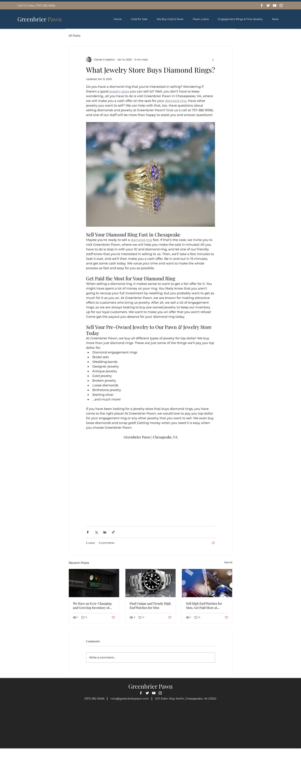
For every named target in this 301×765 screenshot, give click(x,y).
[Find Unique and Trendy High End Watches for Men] (150, 583)
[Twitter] (268, 5)
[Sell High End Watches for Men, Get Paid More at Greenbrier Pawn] (207, 583)
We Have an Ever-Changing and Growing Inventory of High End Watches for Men (92, 605)
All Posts (74, 35)
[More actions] (213, 59)
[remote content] (150, 478)
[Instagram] (281, 5)
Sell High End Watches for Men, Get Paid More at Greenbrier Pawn (204, 605)
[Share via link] (113, 532)
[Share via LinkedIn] (104, 532)
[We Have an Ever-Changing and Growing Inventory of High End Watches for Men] (94, 583)
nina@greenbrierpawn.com (130, 698)
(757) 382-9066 (94, 698)
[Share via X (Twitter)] (96, 532)
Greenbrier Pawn (150, 686)
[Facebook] (262, 5)
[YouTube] (274, 5)
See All (228, 562)
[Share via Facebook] (87, 532)
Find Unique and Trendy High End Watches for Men (150, 605)
